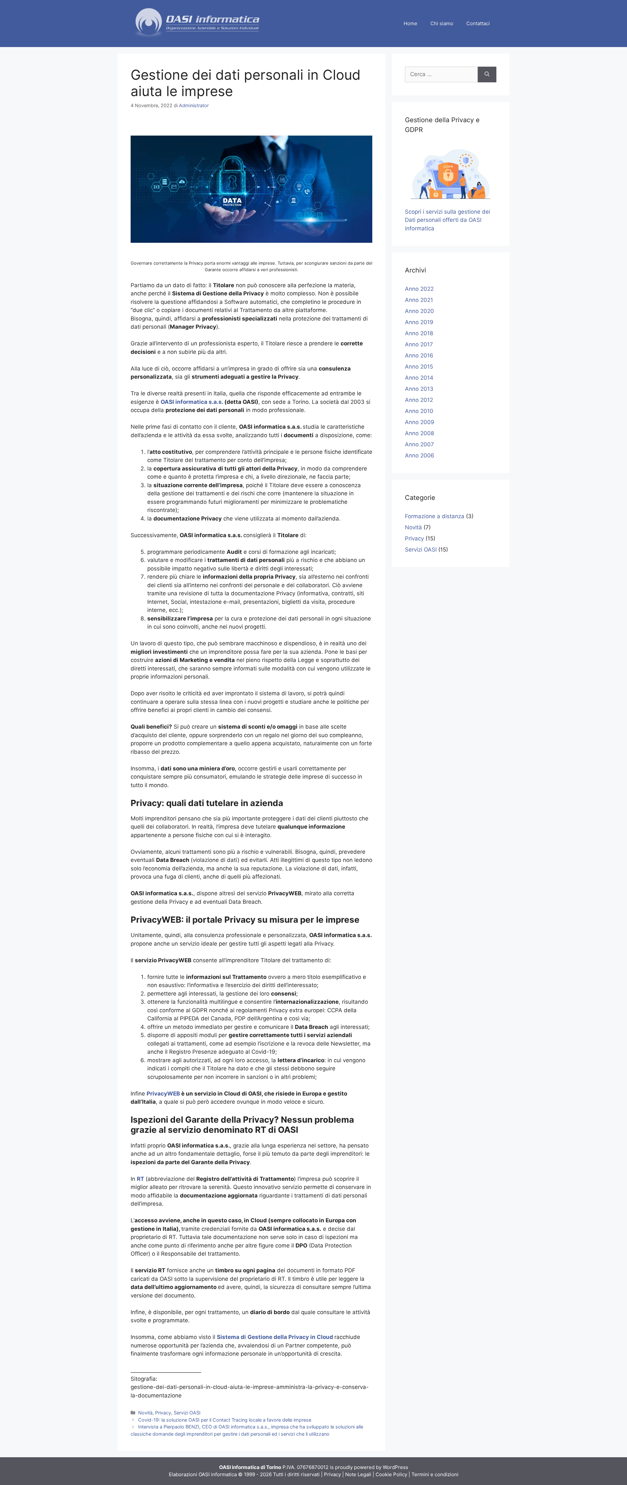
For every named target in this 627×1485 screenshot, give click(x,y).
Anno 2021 (419, 300)
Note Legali (358, 1474)
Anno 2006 (419, 455)
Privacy (163, 1412)
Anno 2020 (419, 311)
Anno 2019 (419, 322)
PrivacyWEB (163, 1093)
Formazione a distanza (434, 516)
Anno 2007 (419, 444)
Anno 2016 (419, 355)
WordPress (395, 1467)
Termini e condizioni (434, 1474)
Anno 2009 (419, 422)
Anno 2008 (419, 433)
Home (410, 23)
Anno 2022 (419, 289)
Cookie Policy (391, 1474)
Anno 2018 (419, 333)
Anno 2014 (419, 377)
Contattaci (478, 23)
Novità (145, 1412)
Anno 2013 (419, 389)
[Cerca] (487, 74)
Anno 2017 (419, 344)
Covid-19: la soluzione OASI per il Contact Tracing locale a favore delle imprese (224, 1420)
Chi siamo (441, 23)
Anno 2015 (419, 366)
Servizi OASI (187, 1412)
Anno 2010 (419, 411)
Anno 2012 (419, 400)
